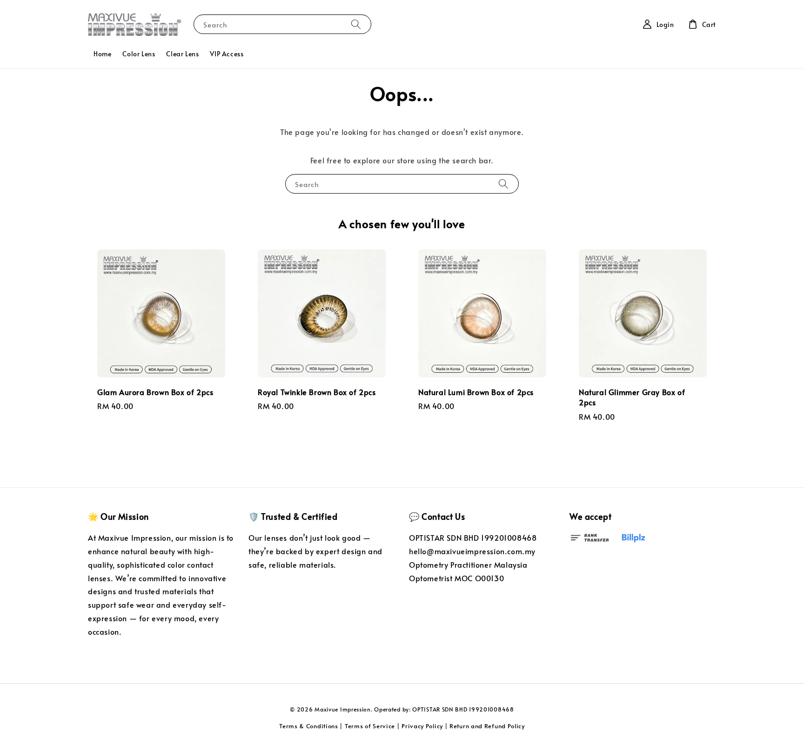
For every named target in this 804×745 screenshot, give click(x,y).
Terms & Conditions (308, 726)
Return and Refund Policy (487, 726)
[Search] (356, 24)
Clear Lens (182, 53)
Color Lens (138, 53)
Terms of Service (370, 726)
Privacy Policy (422, 726)
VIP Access (226, 53)
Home (102, 53)
